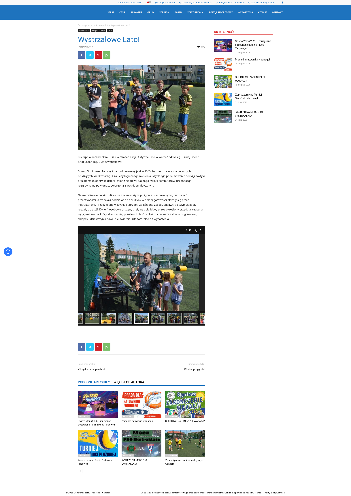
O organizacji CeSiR (166, 2)
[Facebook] (282, 2)
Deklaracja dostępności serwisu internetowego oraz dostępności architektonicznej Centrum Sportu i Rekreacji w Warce (201, 492)
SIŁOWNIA (136, 12)
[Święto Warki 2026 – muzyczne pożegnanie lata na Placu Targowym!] (98, 404)
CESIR (122, 12)
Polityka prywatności (275, 492)
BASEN (178, 12)
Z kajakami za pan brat (91, 369)
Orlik (110, 30)
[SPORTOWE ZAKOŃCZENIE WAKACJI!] (185, 404)
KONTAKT (277, 12)
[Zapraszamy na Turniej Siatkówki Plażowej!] (98, 443)
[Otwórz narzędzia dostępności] (8, 251)
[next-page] (86, 471)
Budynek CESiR (98, 30)
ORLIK (150, 12)
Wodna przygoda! (194, 369)
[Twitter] (90, 55)
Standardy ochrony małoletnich (197, 2)
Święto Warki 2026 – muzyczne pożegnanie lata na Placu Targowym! (253, 45)
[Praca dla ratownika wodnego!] (141, 404)
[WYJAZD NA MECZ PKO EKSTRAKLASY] (141, 443)
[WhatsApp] (106, 55)
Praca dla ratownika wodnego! (138, 421)
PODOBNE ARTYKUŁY (94, 382)
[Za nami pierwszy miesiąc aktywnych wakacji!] (185, 443)
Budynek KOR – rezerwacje (231, 2)
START (110, 12)
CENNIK (262, 12)
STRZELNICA (194, 12)
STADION (164, 12)
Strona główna (85, 25)
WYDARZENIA (245, 12)
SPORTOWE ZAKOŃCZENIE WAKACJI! (185, 421)
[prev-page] (80, 471)
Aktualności (102, 25)
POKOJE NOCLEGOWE (221, 12)
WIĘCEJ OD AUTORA (129, 382)
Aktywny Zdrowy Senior (262, 2)
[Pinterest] (98, 55)
